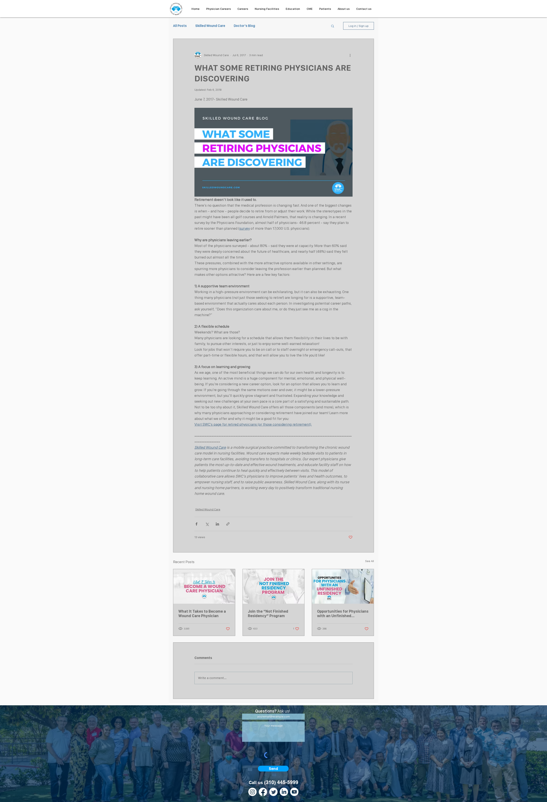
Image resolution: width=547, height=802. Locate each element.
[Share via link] (228, 524)
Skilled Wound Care (210, 26)
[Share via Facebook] (196, 524)
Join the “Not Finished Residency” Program (268, 613)
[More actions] (350, 55)
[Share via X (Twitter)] (207, 524)
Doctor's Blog (244, 26)
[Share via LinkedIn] (217, 524)
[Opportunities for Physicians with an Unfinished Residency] (343, 586)
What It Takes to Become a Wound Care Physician (202, 613)
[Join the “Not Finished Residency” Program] (273, 586)
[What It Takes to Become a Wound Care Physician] (204, 586)
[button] (333, 26)
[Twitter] (273, 792)
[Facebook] (263, 792)
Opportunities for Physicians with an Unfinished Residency (342, 613)
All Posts (180, 26)
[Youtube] (294, 792)
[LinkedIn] (284, 792)
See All (369, 561)
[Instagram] (252, 792)
